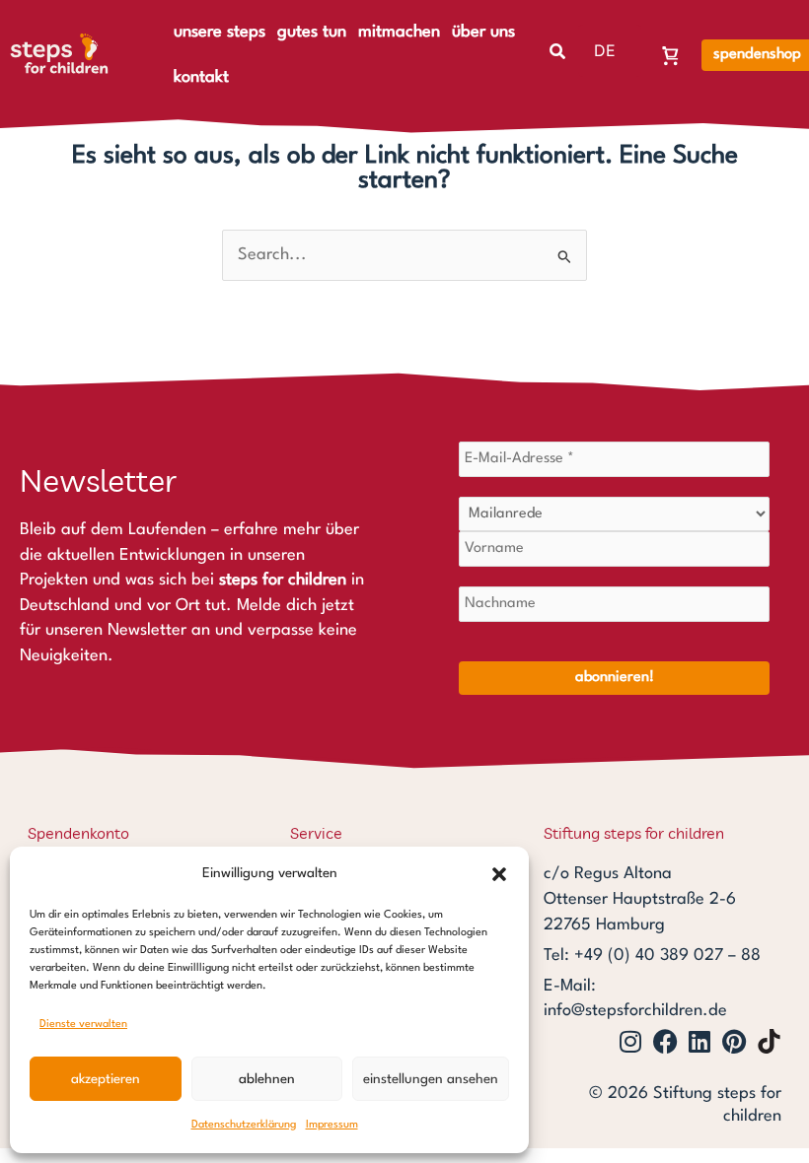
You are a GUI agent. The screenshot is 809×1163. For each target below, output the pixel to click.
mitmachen (399, 32)
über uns (483, 32)
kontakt (201, 77)
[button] (499, 874)
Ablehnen (267, 1079)
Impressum (332, 1125)
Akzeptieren (105, 1079)
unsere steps (219, 32)
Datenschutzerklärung (243, 1125)
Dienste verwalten (83, 1024)
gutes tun (311, 32)
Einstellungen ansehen (430, 1079)
